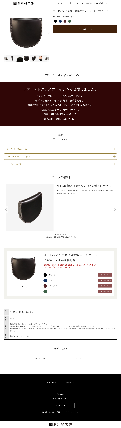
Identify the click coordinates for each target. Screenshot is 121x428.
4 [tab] (63, 234)
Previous (4, 32)
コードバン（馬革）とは (16, 149)
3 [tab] (60, 234)
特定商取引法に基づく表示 (51, 412)
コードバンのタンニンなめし (18, 157)
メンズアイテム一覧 (64, 3)
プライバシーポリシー (72, 412)
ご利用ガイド (69, 382)
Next (49, 32)
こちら (66, 399)
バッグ (76, 3)
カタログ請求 (98, 3)
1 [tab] (55, 234)
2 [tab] (58, 234)
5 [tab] (65, 234)
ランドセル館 (60, 405)
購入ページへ (105, 275)
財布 (82, 3)
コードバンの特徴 (14, 164)
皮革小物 (89, 3)
